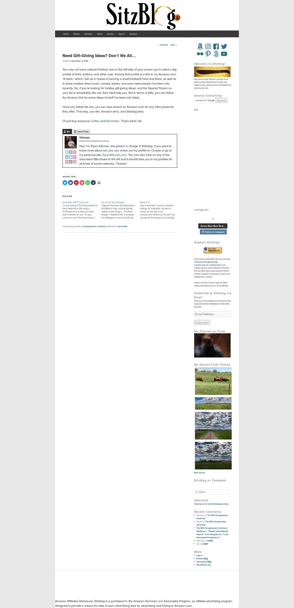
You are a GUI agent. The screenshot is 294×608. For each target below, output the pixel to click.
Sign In (122, 33)
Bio (68, 131)
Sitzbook (88, 33)
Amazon (133, 33)
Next (174, 44)
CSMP (210, 540)
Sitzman (102, 226)
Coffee (95, 121)
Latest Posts (83, 131)
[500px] (216, 53)
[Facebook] (71, 152)
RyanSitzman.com (114, 155)
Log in (199, 555)
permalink (123, 226)
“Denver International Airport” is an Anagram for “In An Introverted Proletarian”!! (212, 534)
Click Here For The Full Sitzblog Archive (211, 504)
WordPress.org (203, 564)
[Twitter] (67, 152)
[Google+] (74, 152)
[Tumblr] (71, 162)
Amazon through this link (207, 261)
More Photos (199, 472)
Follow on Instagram (215, 231)
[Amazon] (200, 46)
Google (156, 150)
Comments (203, 561)
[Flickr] (74, 157)
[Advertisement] (213, 158)
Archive (110, 33)
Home (65, 33)
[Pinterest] (67, 162)
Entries (202, 558)
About (99, 33)
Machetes (112, 121)
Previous (163, 44)
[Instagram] (71, 157)
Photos (76, 33)
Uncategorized (89, 226)
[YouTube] (74, 162)
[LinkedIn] (67, 157)
